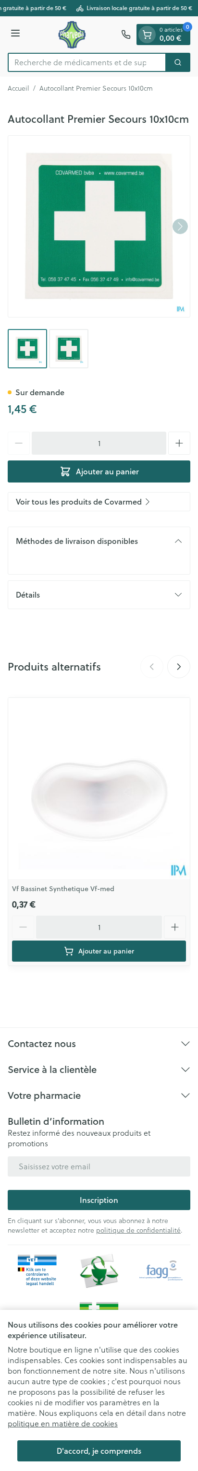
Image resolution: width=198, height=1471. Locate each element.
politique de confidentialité (138, 1230)
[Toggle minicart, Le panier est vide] (147, 34)
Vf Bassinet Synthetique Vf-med (63, 889)
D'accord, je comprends (99, 1450)
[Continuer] (180, 226)
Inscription (99, 1199)
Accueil (18, 88)
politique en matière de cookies (63, 1423)
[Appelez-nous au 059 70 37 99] (126, 34)
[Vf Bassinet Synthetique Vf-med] (99, 788)
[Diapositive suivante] (178, 666)
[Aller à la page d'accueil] (72, 34)
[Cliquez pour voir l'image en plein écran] (99, 226)
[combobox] (87, 62)
